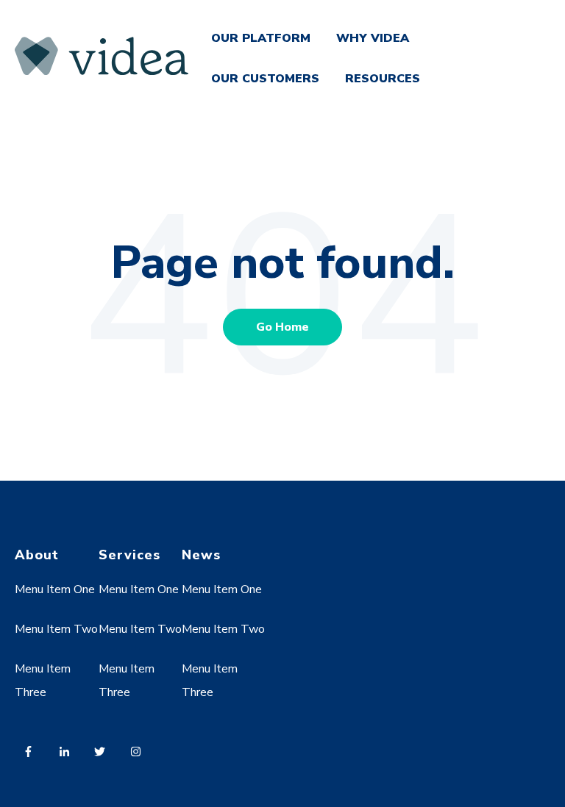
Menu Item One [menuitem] (55, 589)
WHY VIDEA (372, 38)
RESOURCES (382, 79)
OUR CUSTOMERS (265, 79)
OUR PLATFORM (260, 38)
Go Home (282, 327)
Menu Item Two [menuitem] (56, 629)
